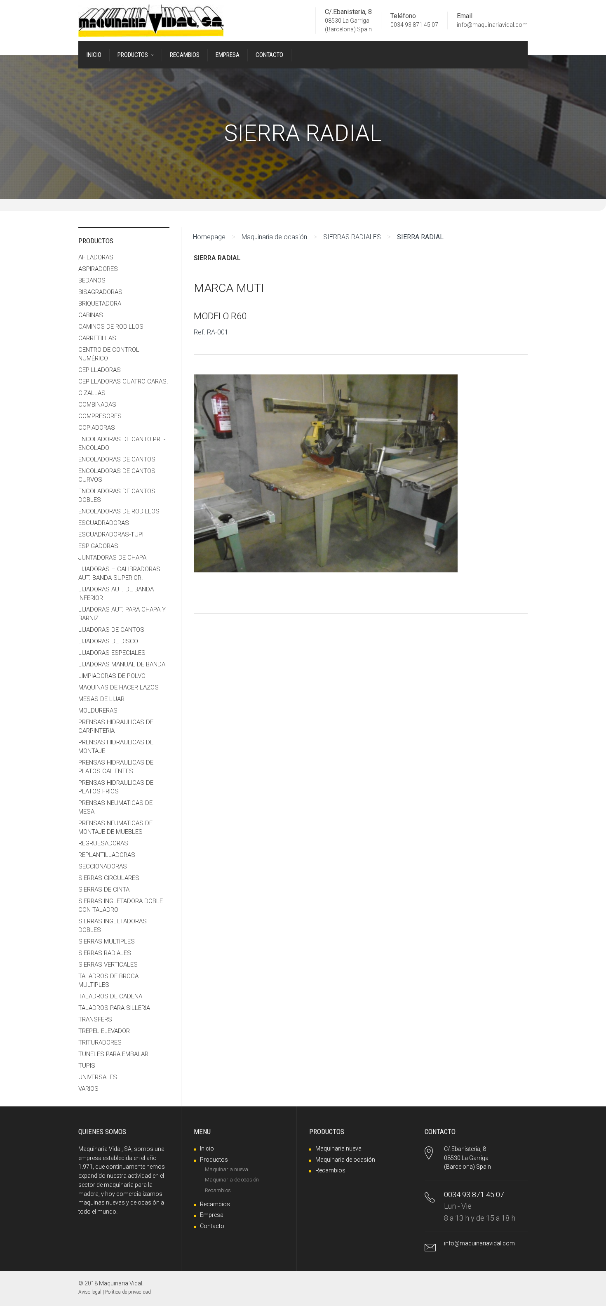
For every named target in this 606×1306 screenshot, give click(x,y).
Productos (214, 1159)
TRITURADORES (100, 1042)
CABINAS (90, 315)
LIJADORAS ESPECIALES (112, 653)
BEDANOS (92, 280)
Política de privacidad (128, 1292)
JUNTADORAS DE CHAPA (112, 557)
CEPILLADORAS (99, 370)
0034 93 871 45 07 (414, 25)
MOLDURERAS (97, 710)
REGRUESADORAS (103, 843)
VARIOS (88, 1088)
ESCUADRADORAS (103, 523)
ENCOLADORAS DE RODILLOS (119, 511)
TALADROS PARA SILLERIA (114, 1008)
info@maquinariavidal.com (492, 25)
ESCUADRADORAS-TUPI (110, 534)
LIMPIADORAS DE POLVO (112, 676)
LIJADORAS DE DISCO (108, 641)
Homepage (209, 237)
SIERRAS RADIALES (352, 237)
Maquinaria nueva (226, 1169)
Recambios (218, 1190)
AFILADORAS (95, 257)
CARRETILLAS (97, 338)
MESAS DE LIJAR (101, 699)
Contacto (212, 1226)
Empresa (211, 1215)
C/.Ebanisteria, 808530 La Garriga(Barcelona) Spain (467, 1158)
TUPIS (86, 1065)
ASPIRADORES (98, 269)
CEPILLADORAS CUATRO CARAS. (123, 381)
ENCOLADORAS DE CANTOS (116, 459)
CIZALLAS (92, 393)
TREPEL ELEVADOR (104, 1031)
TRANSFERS (95, 1019)
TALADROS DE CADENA (110, 996)
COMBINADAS (97, 404)
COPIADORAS (96, 427)
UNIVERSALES (97, 1077)
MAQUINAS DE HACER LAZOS (118, 687)
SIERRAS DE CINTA (103, 889)
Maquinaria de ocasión (274, 237)
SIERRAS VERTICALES (108, 964)
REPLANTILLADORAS (106, 855)
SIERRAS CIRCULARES (108, 878)
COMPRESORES (100, 416)
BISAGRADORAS (100, 292)
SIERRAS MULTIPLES (106, 941)
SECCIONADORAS (102, 866)
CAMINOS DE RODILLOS (110, 326)
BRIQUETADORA (99, 303)
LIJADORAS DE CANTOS (111, 629)
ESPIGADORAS (98, 546)
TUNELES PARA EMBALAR (113, 1054)
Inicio (207, 1148)
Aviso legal (89, 1292)
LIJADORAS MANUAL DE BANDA (121, 664)
